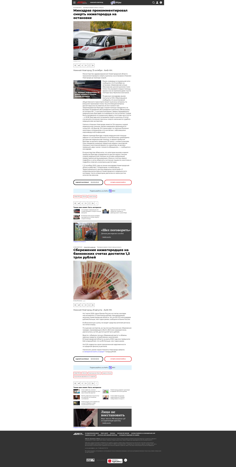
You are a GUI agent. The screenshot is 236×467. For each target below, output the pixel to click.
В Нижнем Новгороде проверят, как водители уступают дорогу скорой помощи (90, 217)
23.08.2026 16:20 (77, 247)
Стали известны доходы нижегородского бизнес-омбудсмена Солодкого (117, 397)
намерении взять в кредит (94, 352)
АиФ (84, 300)
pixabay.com (76, 61)
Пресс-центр (104, 433)
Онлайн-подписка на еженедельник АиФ (143, 433)
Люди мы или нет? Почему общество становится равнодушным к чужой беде (118, 211)
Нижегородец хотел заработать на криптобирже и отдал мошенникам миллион (90, 403)
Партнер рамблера (101, 460)
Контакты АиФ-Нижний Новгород (107, 435)
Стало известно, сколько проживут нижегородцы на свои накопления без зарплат (90, 391)
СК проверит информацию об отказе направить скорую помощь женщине (91, 211)
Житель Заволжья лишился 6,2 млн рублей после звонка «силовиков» (90, 397)
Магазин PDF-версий (123, 433)
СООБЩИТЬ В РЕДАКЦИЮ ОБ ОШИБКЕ (129, 435)
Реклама (112, 433)
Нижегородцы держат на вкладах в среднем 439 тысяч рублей (120, 390)
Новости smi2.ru (79, 241)
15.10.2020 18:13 (77, 7)
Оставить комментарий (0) (118, 182)
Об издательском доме (92, 433)
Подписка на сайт (90, 435)
